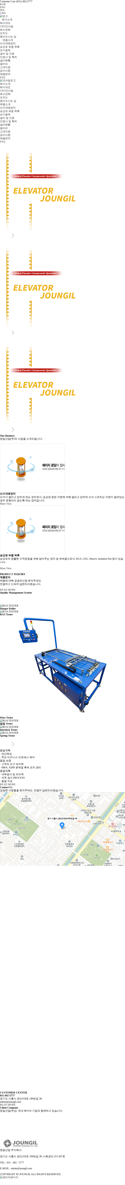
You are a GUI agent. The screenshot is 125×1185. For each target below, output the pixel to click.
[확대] (121, 824)
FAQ (2, 77)
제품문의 (5, 74)
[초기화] (121, 835)
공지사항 (5, 70)
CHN (3, 13)
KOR (3, 4)
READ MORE (8, 589)
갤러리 (4, 63)
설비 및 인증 (7, 53)
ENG (3, 7)
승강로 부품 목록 (10, 46)
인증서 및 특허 (8, 57)
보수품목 (5, 50)
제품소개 (7, 40)
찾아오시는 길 (8, 36)
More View (6, 503)
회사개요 (5, 23)
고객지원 (5, 67)
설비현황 (5, 60)
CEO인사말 (6, 26)
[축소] (121, 829)
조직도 (4, 33)
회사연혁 (5, 29)
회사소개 (7, 19)
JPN (2, 10)
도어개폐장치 (8, 43)
